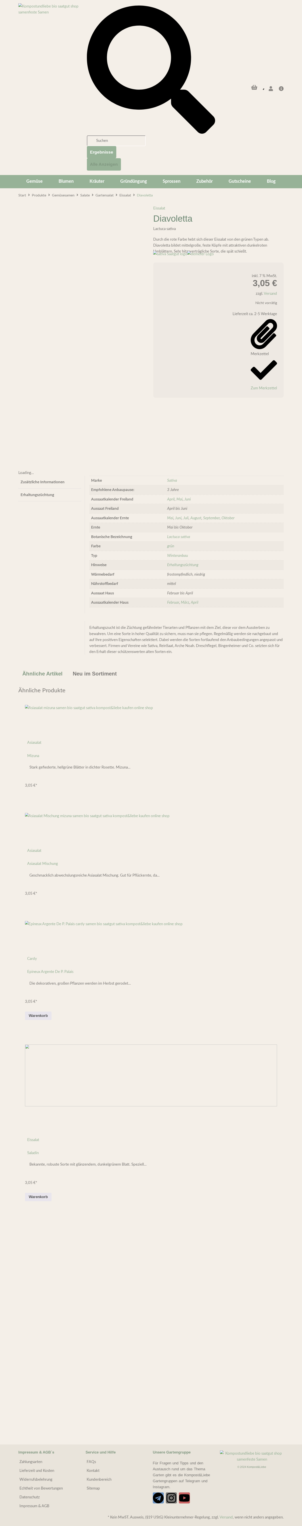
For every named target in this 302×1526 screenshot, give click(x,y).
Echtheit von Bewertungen (41, 1488)
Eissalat (125, 195)
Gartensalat (105, 195)
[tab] (42, 674)
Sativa (172, 480)
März (185, 602)
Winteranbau (177, 556)
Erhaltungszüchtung (182, 565)
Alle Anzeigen (104, 164)
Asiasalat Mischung (42, 864)
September (211, 518)
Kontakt (93, 1471)
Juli (186, 518)
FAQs (91, 1462)
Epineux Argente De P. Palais (50, 972)
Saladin (33, 1153)
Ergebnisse (101, 152)
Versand (270, 293)
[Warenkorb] (254, 87)
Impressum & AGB (34, 1506)
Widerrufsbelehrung (35, 1479)
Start (22, 195)
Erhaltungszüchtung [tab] (37, 495)
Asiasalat (34, 742)
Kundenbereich (99, 1479)
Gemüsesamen (63, 195)
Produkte (39, 195)
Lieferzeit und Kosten (36, 1471)
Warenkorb (38, 1016)
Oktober (228, 518)
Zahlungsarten (30, 1462)
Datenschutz (29, 1497)
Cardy (32, 959)
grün (170, 546)
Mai (179, 499)
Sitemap (93, 1488)
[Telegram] (158, 1497)
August (195, 518)
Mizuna (33, 756)
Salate (85, 195)
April (171, 499)
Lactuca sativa (178, 537)
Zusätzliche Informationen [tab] (43, 482)
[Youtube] (184, 1497)
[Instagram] (171, 1497)
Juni (187, 499)
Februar (173, 602)
